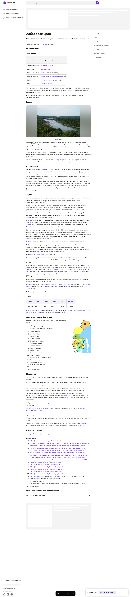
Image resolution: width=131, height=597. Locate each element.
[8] (47, 301)
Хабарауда (83, 423)
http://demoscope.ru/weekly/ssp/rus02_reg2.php (46, 471)
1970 (37, 302)
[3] (63, 284)
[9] (55, 301)
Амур (43, 170)
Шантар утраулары (60, 160)
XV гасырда (30, 213)
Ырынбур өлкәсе (47, 76)
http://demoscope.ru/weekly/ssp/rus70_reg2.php (46, 464)
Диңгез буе (75, 279)
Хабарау (44, 44)
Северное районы (59, 76)
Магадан (67, 284)
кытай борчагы (43, 408)
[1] (45, 201)
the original (57, 476)
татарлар (55, 312)
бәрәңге (51, 408)
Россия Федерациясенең (63, 39)
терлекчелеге (80, 408)
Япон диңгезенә (69, 172)
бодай (36, 408)
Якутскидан (30, 225)
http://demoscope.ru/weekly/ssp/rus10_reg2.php (46, 474)
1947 (27, 284)
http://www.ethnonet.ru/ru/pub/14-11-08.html (45, 441)
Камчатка (47, 286)
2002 (61, 302)
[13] (65, 312)
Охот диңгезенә (46, 174)
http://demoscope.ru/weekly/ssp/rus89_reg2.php (46, 469)
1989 (53, 302)
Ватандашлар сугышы (51, 269)
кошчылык (29, 410)
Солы (28, 408)
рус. (39, 39)
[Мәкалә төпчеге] (28, 482)
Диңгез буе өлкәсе (39, 254)
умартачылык (38, 410)
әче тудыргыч (65, 395)
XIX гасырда (30, 258)
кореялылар (42, 312)
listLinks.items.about (9, 588)
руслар (70, 310)
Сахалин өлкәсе (46, 80)
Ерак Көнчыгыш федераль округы (40, 434)
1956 (31, 284)
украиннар (81, 310)
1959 (29, 302)
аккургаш (49, 403)
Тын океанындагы (53, 242)
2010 (69, 302)
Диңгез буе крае (46, 84)
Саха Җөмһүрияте (47, 65)
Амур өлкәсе (45, 69)
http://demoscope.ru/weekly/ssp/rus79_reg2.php (46, 467)
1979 (45, 302)
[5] (69, 286)
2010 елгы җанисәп (32, 310)
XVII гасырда (30, 220)
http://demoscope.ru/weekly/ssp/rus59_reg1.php (46, 462)
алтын (43, 403)
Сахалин (54, 284)
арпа (32, 408)
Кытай (43, 73)
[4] (40, 286)
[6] (31, 301)
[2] (57, 284)
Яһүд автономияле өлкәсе (53, 292)
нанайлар (29, 312)
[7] (39, 301)
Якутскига (49, 227)
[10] (64, 301)
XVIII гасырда (30, 242)
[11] (72, 301)
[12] (64, 312)
